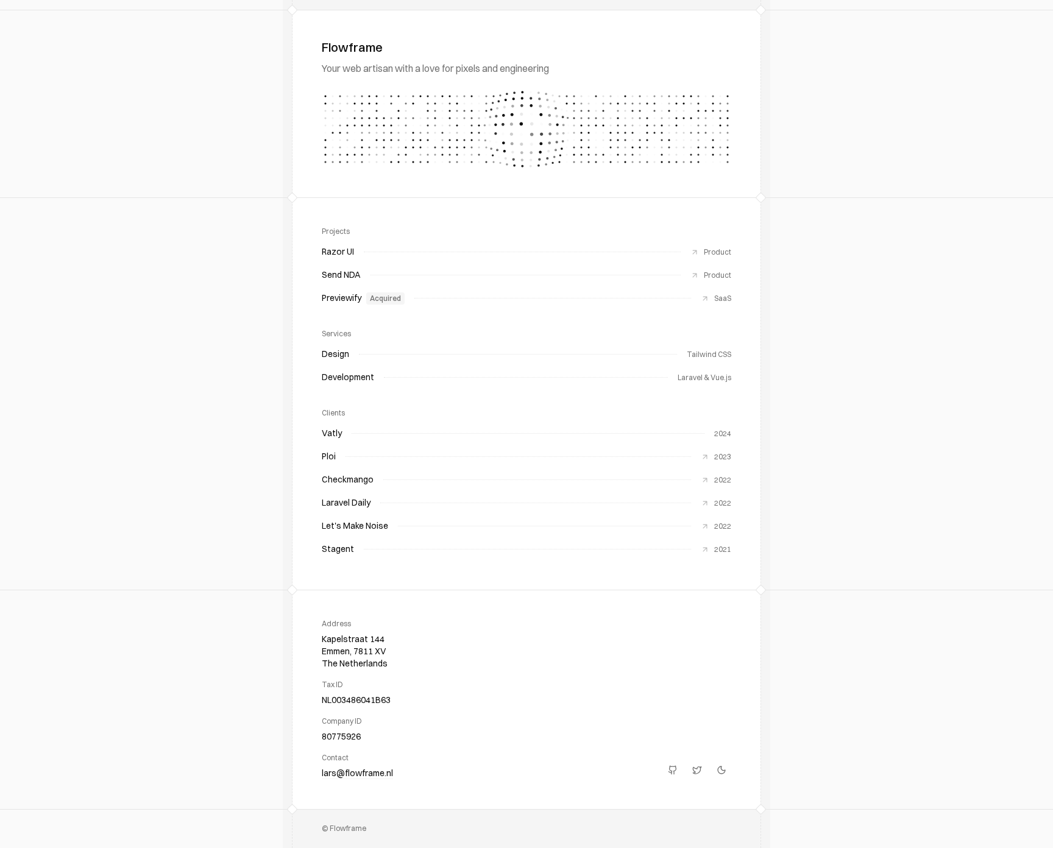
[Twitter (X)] (697, 770)
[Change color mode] (721, 770)
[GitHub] (672, 770)
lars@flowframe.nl (357, 773)
